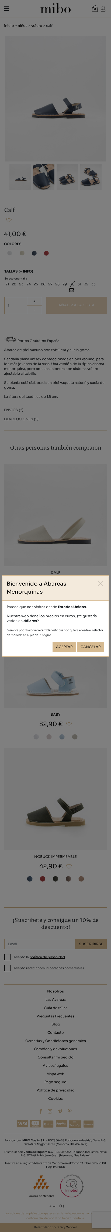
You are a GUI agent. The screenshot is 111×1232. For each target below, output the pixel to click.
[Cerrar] (101, 583)
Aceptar (64, 647)
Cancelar (91, 647)
